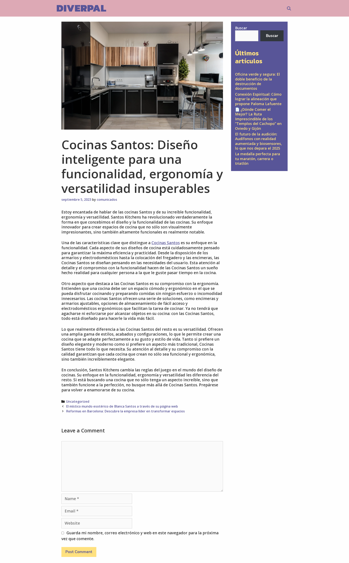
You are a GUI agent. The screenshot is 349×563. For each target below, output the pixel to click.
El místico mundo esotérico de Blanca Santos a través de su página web (122, 406)
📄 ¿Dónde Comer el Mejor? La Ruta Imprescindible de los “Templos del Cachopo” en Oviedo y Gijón (258, 119)
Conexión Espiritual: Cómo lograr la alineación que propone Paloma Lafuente (258, 99)
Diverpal (81, 8)
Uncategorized (77, 401)
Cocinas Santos (165, 242)
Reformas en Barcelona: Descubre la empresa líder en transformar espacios (125, 411)
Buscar (241, 27)
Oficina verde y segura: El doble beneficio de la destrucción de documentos (257, 81)
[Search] (289, 8)
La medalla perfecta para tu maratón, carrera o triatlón (257, 158)
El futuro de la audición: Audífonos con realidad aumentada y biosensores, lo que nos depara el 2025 (258, 141)
